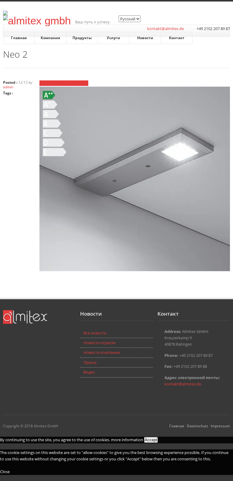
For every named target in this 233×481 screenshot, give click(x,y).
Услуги (113, 37)
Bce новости (94, 333)
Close (5, 471)
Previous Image (53, 83)
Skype (170, 397)
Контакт (176, 37)
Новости (145, 37)
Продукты (82, 37)
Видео (89, 372)
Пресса (89, 362)
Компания (50, 37)
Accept (151, 440)
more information (127, 439)
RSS (179, 397)
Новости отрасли (99, 342)
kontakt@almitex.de (165, 28)
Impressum (220, 425)
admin (8, 86)
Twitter (161, 397)
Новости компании (101, 352)
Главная (19, 37)
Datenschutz (197, 425)
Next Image (77, 83)
